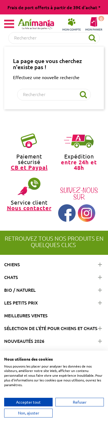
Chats (11, 277)
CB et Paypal (29, 167)
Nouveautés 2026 (24, 341)
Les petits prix (21, 302)
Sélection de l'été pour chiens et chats (50, 328)
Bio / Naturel (20, 290)
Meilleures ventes (26, 315)
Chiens (12, 264)
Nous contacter (29, 208)
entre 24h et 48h (79, 164)
